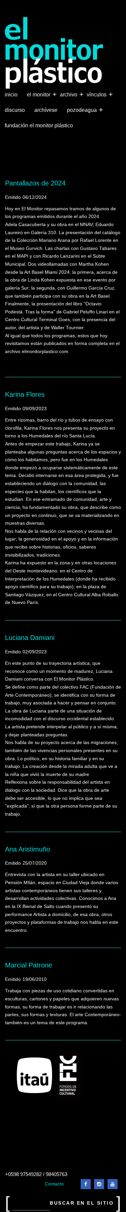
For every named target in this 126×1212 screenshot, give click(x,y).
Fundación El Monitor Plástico (39, 125)
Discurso (15, 110)
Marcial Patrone (28, 965)
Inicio (11, 94)
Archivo (69, 94)
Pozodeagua (82, 109)
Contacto (54, 1183)
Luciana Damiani (29, 637)
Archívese (45, 110)
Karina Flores (25, 394)
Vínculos (97, 94)
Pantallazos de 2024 (35, 183)
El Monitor (39, 94)
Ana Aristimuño (27, 849)
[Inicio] (54, 52)
